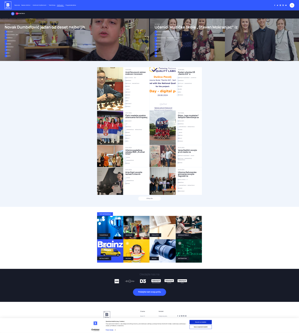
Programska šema (71, 5)
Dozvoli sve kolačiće (200, 322)
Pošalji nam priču (163, 316)
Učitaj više (149, 198)
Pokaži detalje (109, 330)
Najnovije (17, 5)
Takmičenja (52, 5)
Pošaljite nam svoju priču (149, 291)
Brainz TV (142, 316)
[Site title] (8, 5)
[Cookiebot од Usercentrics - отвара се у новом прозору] (95, 330)
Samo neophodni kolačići (201, 326)
